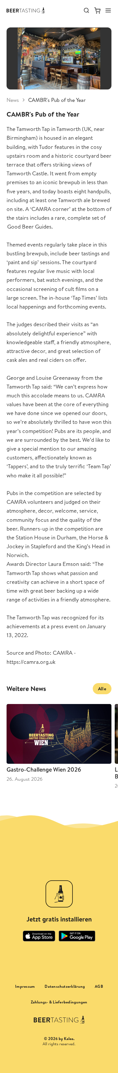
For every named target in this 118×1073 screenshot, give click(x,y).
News (13, 100)
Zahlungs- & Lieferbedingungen (59, 1002)
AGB (99, 986)
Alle (102, 688)
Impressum (25, 986)
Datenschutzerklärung (65, 986)
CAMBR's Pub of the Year (57, 100)
